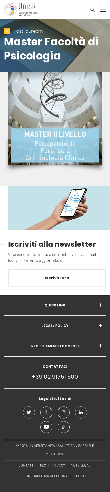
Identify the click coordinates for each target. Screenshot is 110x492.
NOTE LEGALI (81, 465)
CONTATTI (26, 465)
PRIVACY (58, 465)
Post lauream (28, 31)
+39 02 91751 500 (55, 376)
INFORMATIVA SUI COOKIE (47, 476)
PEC (43, 465)
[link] (55, 120)
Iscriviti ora (57, 278)
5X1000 (79, 476)
